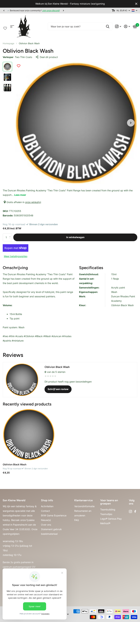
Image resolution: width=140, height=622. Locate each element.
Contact (45, 510)
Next (63, 10)
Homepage (8, 43)
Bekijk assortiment (12, 26)
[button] (4, 10)
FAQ (76, 520)
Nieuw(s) (46, 520)
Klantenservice (83, 500)
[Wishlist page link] (5, 27)
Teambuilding (107, 509)
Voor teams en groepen (109, 502)
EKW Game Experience (53, 515)
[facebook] (135, 511)
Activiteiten (47, 506)
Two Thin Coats (23, 57)
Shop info (47, 500)
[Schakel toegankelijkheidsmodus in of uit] (113, 10)
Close (136, 4)
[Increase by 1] (11, 234)
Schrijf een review (58, 389)
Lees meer (20, 194)
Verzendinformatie (84, 506)
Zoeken (107, 26)
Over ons (46, 524)
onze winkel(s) (33, 202)
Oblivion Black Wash (14, 464)
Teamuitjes (106, 514)
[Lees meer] (118, 26)
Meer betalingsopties (15, 256)
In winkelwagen (75, 237)
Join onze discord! (51, 10)
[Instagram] (130, 511)
